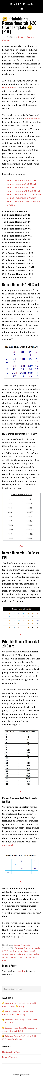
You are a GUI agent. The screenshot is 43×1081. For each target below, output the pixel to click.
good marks (8, 845)
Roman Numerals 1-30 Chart (21, 197)
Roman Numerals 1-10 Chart (21, 187)
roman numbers (10, 87)
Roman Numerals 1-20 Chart (21, 180)
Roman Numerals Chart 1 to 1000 (24, 194)
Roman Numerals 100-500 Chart (23, 191)
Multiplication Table (11, 1052)
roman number (32, 118)
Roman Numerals (21, 4)
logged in (20, 971)
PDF (21, 545)
